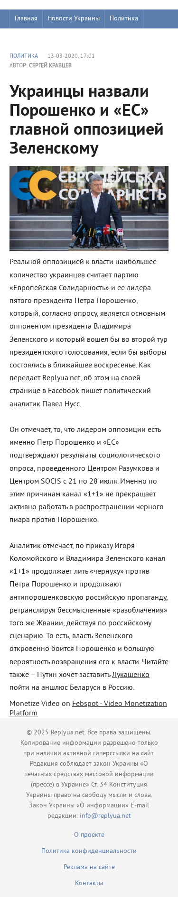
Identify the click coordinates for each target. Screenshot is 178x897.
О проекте (89, 835)
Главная (26, 19)
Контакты (89, 883)
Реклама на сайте (89, 867)
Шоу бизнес (31, 38)
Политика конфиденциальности (89, 851)
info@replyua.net (105, 816)
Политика (124, 19)
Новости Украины (73, 19)
